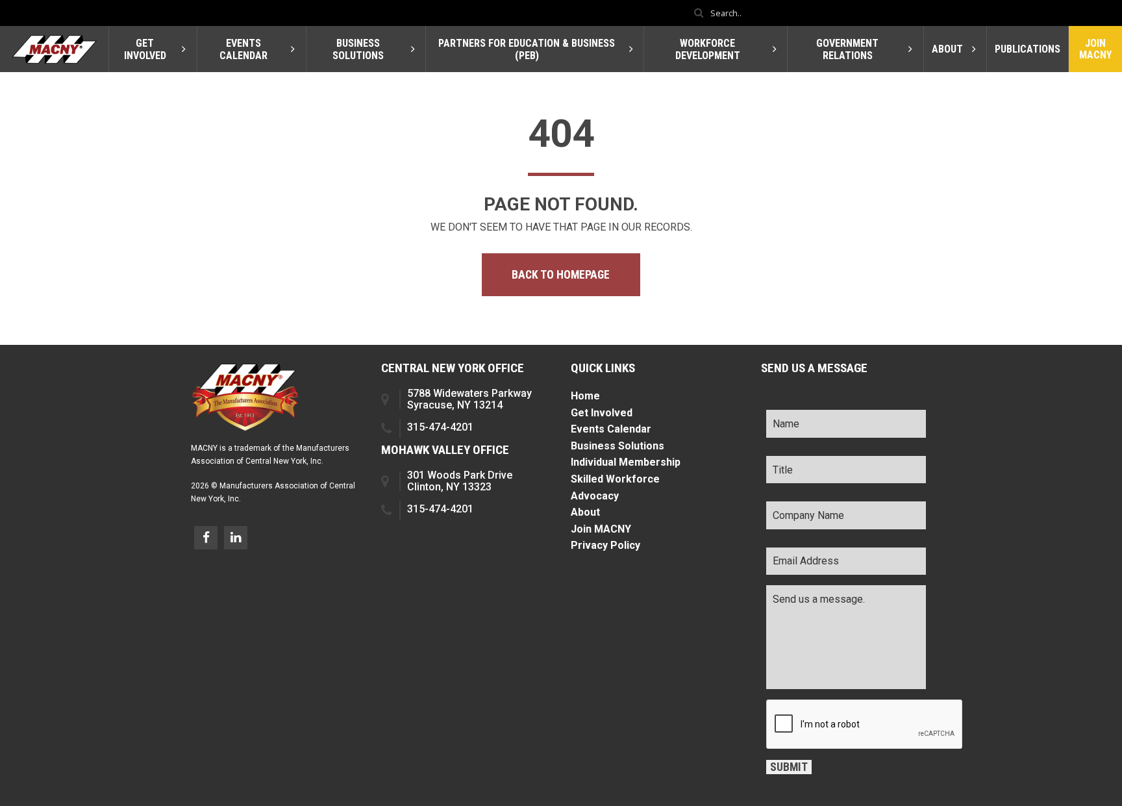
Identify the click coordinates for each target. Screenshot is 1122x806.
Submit (789, 767)
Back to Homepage (561, 274)
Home (585, 396)
